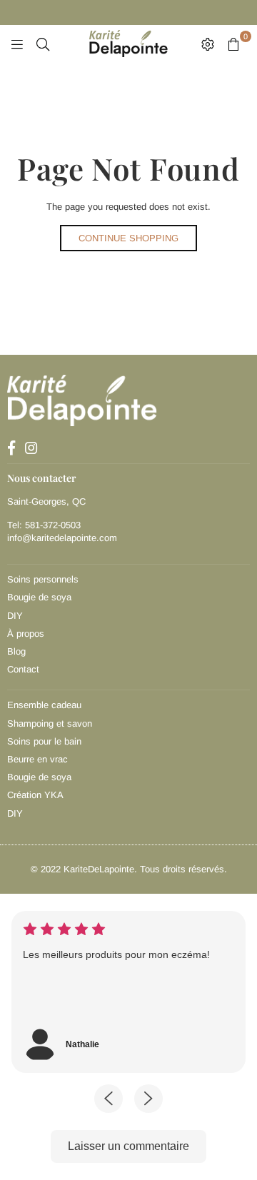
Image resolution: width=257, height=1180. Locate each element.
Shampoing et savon (49, 723)
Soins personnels (43, 579)
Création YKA (35, 795)
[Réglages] (208, 43)
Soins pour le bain (44, 741)
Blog (16, 651)
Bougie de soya (39, 597)
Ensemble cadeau (44, 705)
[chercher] (43, 43)
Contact (23, 669)
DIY (15, 615)
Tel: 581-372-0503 (44, 525)
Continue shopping (128, 238)
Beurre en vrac (37, 759)
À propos (25, 633)
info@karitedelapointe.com (62, 538)
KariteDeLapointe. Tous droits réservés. (145, 869)
